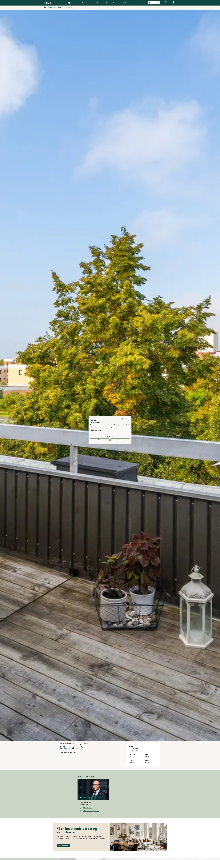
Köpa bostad (51, 7)
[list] (94, 809)
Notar (44, 7)
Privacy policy (126, 418)
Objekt (59, 7)
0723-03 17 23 (87, 808)
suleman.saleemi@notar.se (91, 811)
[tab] (47, 3)
